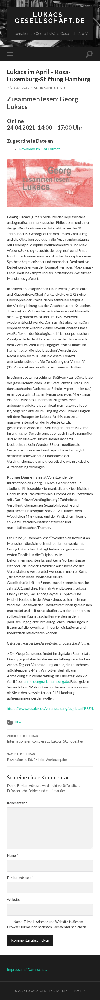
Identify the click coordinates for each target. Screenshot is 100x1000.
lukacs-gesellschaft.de (50, 17)
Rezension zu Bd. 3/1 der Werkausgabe (37, 757)
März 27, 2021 (18, 87)
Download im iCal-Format (39, 148)
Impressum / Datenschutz (27, 969)
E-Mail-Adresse (20, 877)
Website (13, 899)
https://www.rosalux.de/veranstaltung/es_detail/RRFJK (50, 708)
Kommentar (17, 803)
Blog (18, 722)
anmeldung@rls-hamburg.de (46, 681)
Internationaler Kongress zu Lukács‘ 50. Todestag (45, 739)
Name (12, 855)
